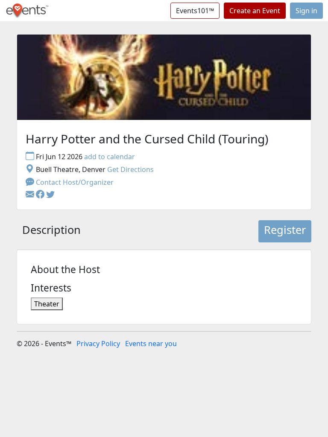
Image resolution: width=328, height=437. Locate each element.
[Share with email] (31, 195)
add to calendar (109, 156)
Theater (46, 304)
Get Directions (130, 169)
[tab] (51, 231)
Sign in (306, 10)
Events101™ (195, 10)
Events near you (151, 343)
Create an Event (254, 10)
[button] (41, 195)
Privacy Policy (98, 343)
